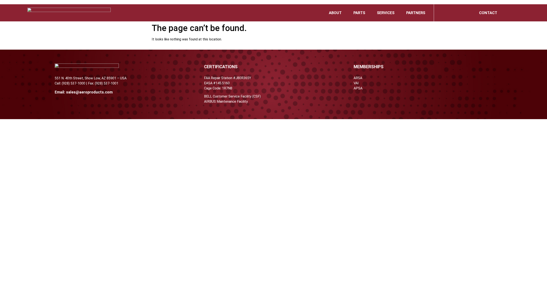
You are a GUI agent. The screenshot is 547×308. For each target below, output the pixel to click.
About (335, 12)
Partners (415, 12)
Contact (488, 12)
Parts (359, 12)
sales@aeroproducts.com (89, 92)
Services (385, 12)
